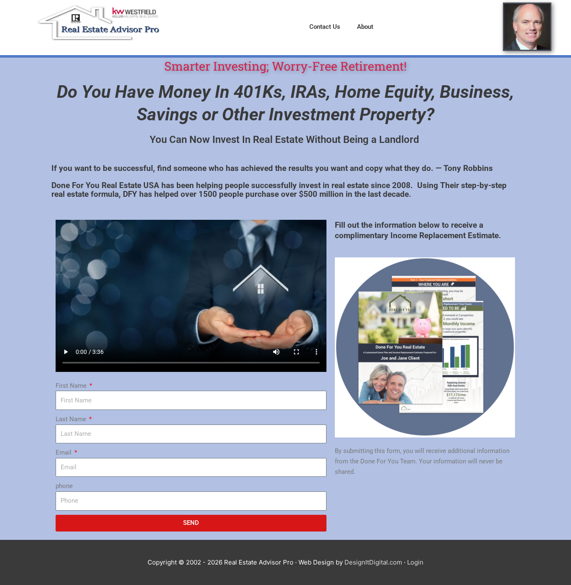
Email (64, 452)
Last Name (72, 419)
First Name (72, 385)
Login (415, 562)
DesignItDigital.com (373, 562)
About (365, 27)
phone (64, 486)
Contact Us (324, 27)
